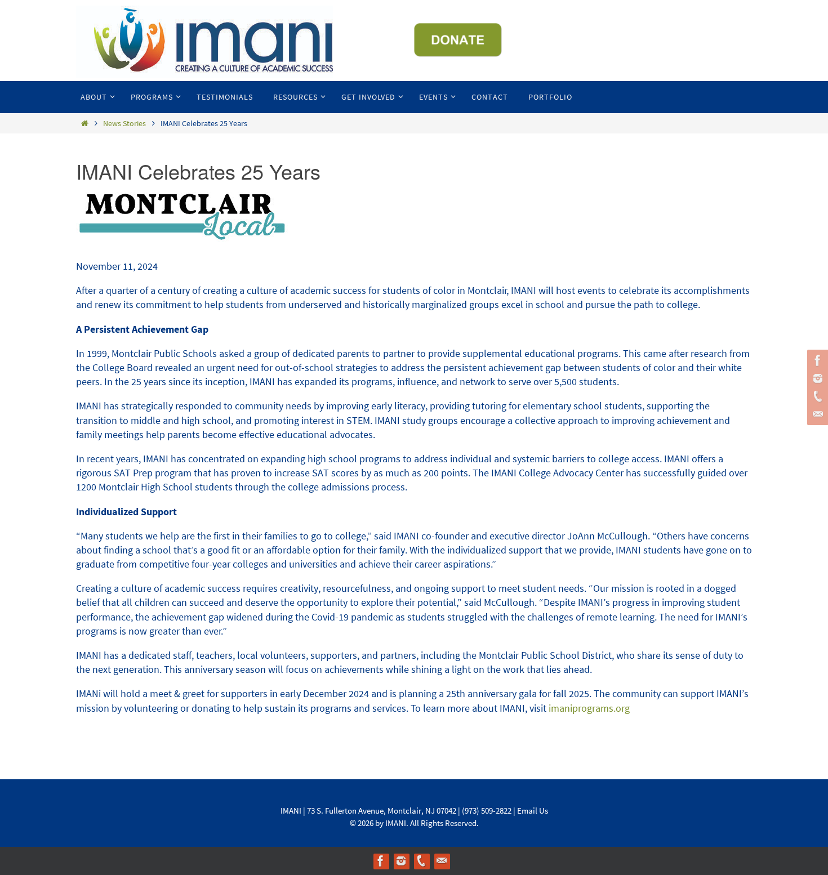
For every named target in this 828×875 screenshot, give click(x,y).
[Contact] (816, 414)
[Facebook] (816, 360)
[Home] (84, 123)
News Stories (124, 123)
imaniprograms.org (589, 708)
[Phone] (816, 396)
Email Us (532, 810)
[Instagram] (816, 378)
